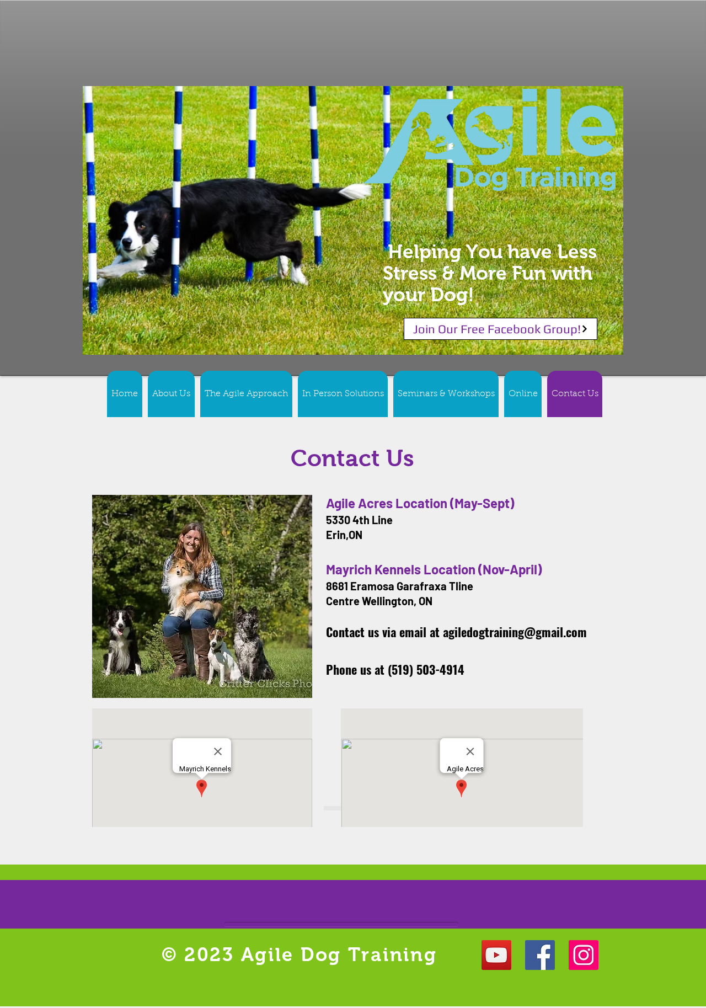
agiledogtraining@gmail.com (515, 632)
